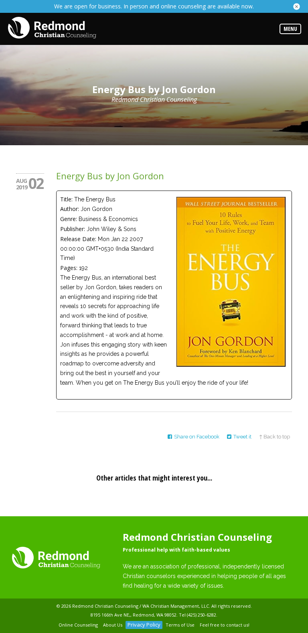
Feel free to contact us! (224, 625)
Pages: (68, 268)
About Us (112, 625)
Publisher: (72, 229)
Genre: (68, 219)
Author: (69, 209)
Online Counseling (78, 625)
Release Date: (78, 239)
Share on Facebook (196, 437)
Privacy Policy (144, 624)
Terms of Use (180, 625)
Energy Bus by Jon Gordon (110, 176)
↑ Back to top (274, 437)
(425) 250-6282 (201, 615)
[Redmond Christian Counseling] (52, 28)
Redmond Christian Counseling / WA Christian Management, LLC (140, 606)
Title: (66, 199)
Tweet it (242, 437)
